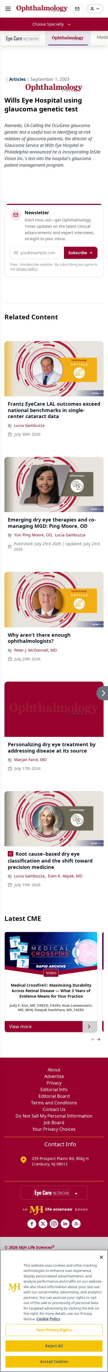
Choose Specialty (48, 24)
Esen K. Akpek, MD (65, 876)
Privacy (54, 1083)
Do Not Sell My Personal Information (54, 1116)
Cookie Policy (48, 1318)
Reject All (54, 1345)
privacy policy (26, 269)
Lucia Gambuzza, (30, 876)
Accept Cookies (54, 1361)
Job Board (54, 1122)
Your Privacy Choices (54, 1129)
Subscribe (77, 252)
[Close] (101, 1257)
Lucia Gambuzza (29, 425)
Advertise (54, 1076)
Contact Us (54, 1109)
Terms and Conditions (54, 1103)
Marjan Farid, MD (30, 759)
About (54, 1070)
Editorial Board (54, 1096)
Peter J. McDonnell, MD (35, 650)
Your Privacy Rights (53, 1329)
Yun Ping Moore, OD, (33, 534)
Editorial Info (54, 1089)
